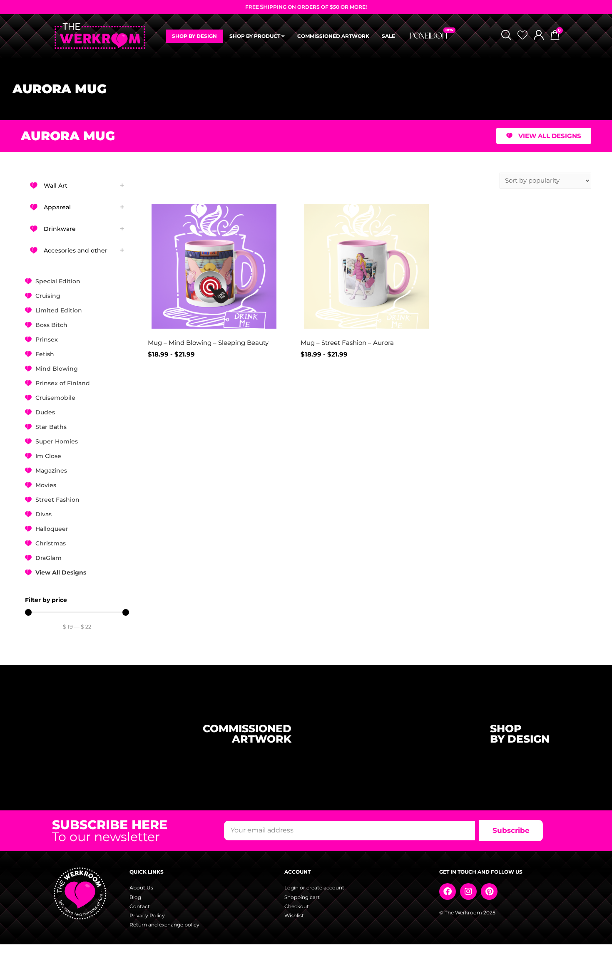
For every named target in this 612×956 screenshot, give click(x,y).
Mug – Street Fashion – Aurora (347, 343)
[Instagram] (468, 891)
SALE (388, 36)
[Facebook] (447, 891)
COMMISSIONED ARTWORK (333, 36)
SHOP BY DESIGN (194, 36)
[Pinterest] (489, 891)
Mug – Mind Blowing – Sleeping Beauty (208, 343)
